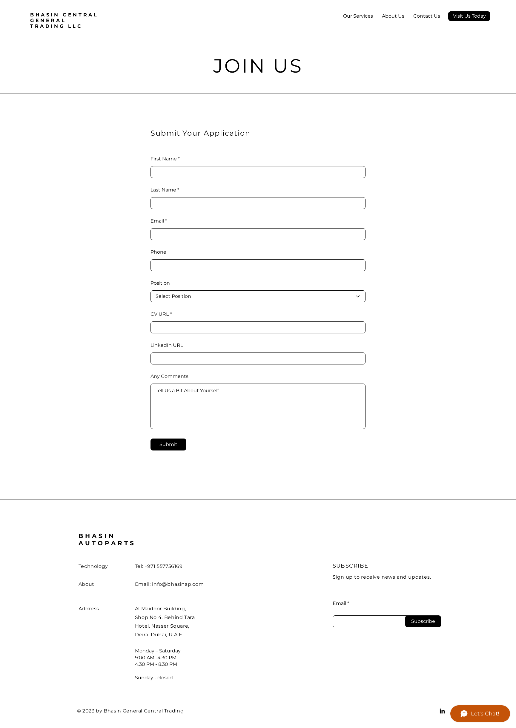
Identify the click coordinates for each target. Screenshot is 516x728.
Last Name (163, 190)
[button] (469, 16)
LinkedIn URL (166, 345)
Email (157, 221)
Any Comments (169, 376)
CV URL (159, 314)
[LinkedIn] (442, 711)
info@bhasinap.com (178, 584)
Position (160, 283)
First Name (163, 159)
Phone (158, 252)
